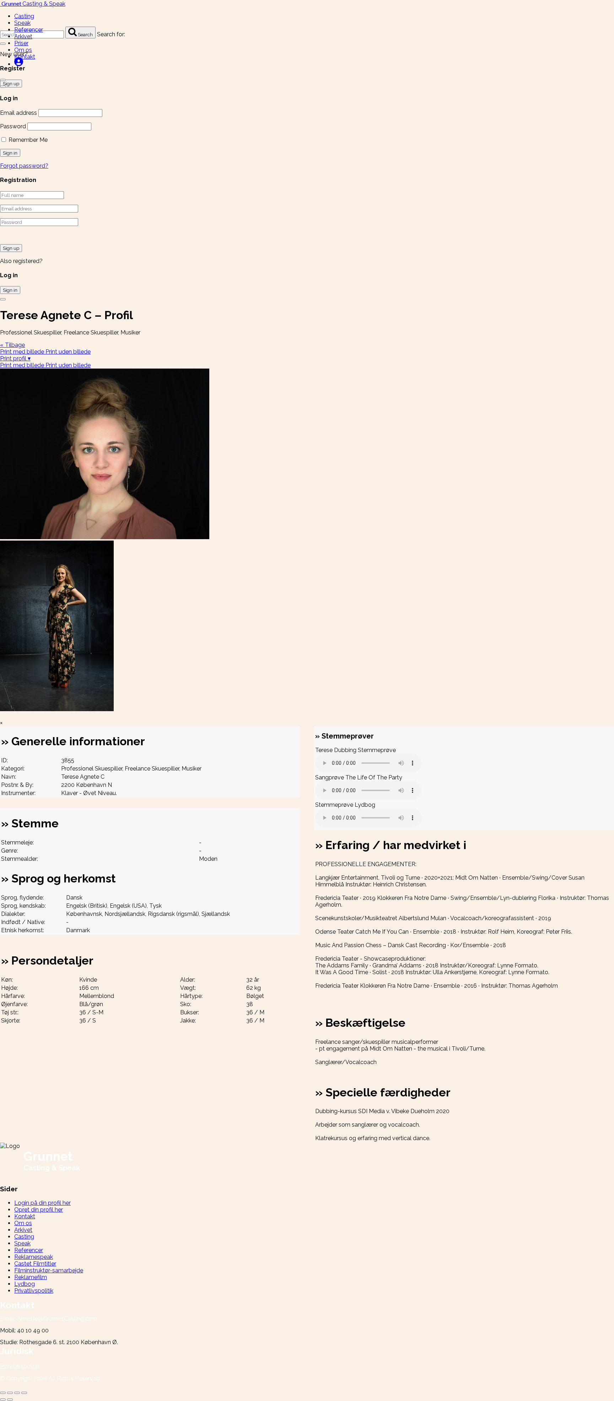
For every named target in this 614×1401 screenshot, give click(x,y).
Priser (21, 43)
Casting (24, 16)
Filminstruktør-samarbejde (48, 1270)
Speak (22, 23)
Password (13, 126)
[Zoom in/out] (24, 1393)
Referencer (28, 29)
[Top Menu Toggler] (3, 87)
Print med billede (22, 351)
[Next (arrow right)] (10, 1400)
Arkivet (23, 36)
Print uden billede (68, 351)
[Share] (10, 1393)
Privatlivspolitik (33, 1290)
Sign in (10, 290)
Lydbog (24, 1284)
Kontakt (24, 56)
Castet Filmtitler (35, 1263)
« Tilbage (12, 345)
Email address (18, 112)
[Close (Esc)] (3, 1393)
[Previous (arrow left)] (3, 1400)
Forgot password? (24, 165)
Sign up (11, 248)
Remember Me (27, 139)
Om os (23, 50)
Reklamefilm (30, 1277)
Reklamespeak (33, 1257)
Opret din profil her (38, 1209)
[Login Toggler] (3, 299)
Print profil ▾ (15, 358)
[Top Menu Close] (3, 80)
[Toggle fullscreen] (17, 1393)
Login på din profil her (42, 1202)
